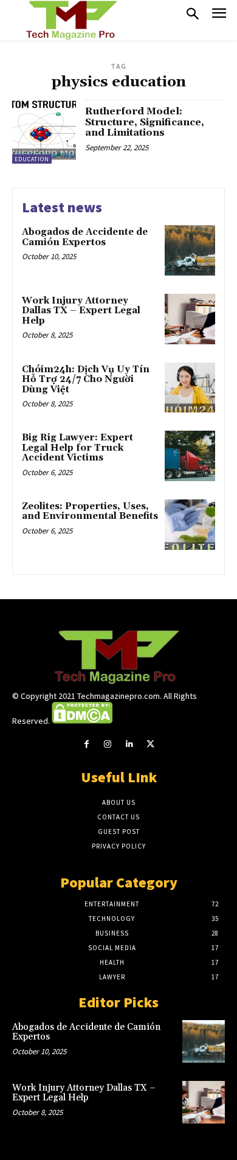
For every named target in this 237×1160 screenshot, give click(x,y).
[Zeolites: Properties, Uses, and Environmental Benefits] (190, 524)
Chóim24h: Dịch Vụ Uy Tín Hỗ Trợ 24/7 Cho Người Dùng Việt (85, 379)
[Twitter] (150, 744)
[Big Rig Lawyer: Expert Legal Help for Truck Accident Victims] (190, 456)
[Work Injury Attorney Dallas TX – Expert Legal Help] (190, 319)
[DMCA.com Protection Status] (82, 720)
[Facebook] (86, 744)
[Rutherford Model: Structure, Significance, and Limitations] (44, 132)
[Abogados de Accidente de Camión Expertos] (190, 250)
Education (32, 159)
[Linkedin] (129, 744)
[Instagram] (107, 744)
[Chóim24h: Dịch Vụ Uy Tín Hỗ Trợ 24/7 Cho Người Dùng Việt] (190, 388)
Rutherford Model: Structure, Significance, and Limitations (144, 122)
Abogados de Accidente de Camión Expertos (85, 237)
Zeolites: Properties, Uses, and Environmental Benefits (90, 512)
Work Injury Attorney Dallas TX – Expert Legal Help (81, 311)
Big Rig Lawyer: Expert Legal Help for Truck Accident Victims (77, 448)
